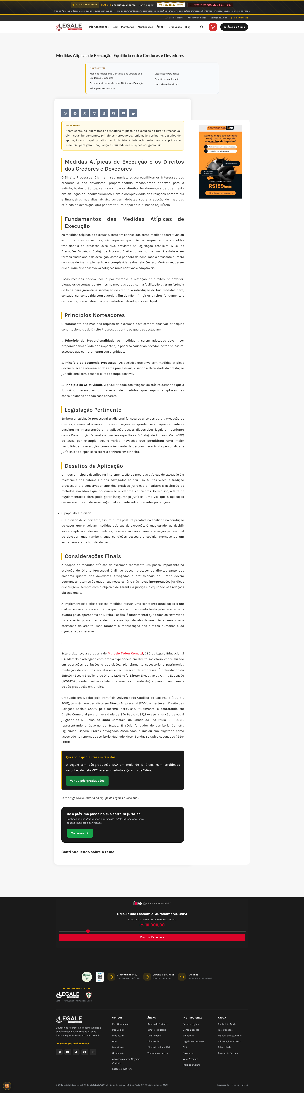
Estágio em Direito (122, 1068)
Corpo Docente (191, 1029)
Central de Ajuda (219, 18)
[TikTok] (76, 1052)
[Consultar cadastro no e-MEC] (100, 977)
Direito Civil (153, 1041)
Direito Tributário (156, 1029)
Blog (187, 26)
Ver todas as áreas (157, 1053)
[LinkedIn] (93, 1052)
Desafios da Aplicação (167, 79)
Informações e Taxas (229, 1041)
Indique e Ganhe (191, 1064)
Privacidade (224, 1047)
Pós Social (118, 1029)
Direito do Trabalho (157, 1024)
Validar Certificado (197, 18)
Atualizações (145, 26)
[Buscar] (201, 27)
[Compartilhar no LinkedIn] (104, 113)
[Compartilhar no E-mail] (123, 113)
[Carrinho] (213, 27)
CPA (185, 1047)
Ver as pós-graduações (87, 781)
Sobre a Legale (191, 1024)
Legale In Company (193, 1041)
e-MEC (245, 1085)
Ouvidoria (188, 1053)
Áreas (160, 26)
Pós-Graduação (98, 26)
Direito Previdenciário (159, 1047)
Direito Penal (154, 1035)
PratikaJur (118, 1035)
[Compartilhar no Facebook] (114, 113)
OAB (115, 26)
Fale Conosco (241, 18)
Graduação (175, 26)
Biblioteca (188, 1035)
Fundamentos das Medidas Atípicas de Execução (117, 83)
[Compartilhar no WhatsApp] (65, 113)
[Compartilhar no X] (85, 113)
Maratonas (127, 26)
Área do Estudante (174, 18)
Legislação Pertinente (167, 73)
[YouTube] (67, 1052)
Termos (235, 1085)
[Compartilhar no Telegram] (75, 113)
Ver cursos (77, 833)
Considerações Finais (167, 84)
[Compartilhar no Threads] (94, 113)
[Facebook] (84, 1052)
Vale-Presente (190, 1059)
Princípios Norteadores (102, 88)
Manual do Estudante (230, 1035)
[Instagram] (59, 1052)
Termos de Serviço (228, 1053)
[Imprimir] (133, 113)
